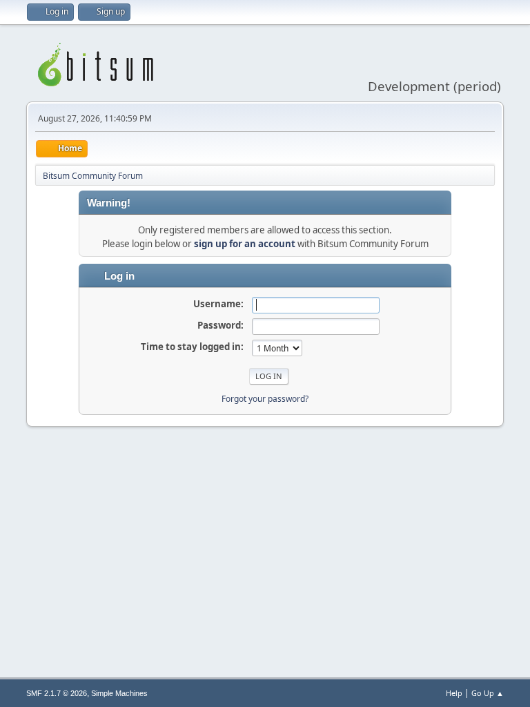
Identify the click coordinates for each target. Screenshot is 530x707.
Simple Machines (119, 693)
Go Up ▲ (487, 693)
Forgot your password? (265, 399)
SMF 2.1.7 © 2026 (56, 693)
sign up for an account (244, 244)
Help (454, 693)
